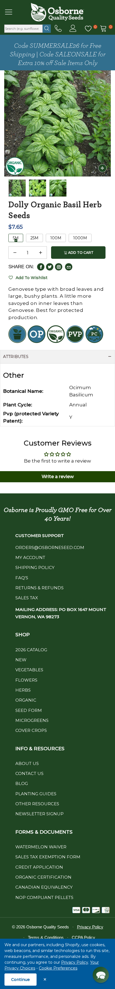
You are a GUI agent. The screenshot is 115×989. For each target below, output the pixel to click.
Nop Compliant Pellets (44, 897)
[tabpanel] (57, 123)
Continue (20, 979)
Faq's (21, 577)
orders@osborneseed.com (49, 547)
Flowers (26, 680)
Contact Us (29, 773)
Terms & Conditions (46, 937)
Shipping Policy (34, 567)
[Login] (73, 29)
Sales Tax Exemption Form (47, 856)
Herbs (23, 690)
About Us (27, 763)
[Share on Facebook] (41, 267)
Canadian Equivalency (44, 887)
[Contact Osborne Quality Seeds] (58, 29)
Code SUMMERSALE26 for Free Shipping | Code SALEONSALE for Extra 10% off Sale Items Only (58, 54)
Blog (21, 783)
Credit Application (39, 867)
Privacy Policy (74, 962)
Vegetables (29, 669)
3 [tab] (66, 169)
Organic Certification (43, 877)
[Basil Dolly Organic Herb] (57, 123)
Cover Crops (31, 730)
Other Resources (37, 803)
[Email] (69, 267)
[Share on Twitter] (50, 267)
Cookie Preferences (58, 968)
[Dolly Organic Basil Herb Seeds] (37, 188)
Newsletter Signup (39, 813)
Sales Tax (26, 597)
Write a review (58, 476)
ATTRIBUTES (15, 356)
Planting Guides (35, 793)
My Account (30, 557)
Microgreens (32, 720)
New (21, 659)
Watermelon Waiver (40, 846)
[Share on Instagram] (59, 267)
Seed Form (28, 710)
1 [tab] (49, 169)
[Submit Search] (47, 28)
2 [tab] (57, 169)
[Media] (102, 168)
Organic (25, 700)
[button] (15, 253)
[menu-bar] (12, 12)
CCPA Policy (83, 937)
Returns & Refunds (39, 587)
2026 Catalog (31, 649)
